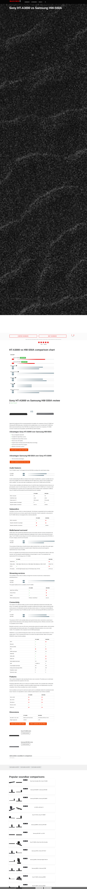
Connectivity (12, 377)
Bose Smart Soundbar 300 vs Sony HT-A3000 (38, 781)
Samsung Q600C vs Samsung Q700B (39, 868)
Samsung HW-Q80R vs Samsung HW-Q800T (38, 798)
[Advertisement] (43, 324)
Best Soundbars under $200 (36, 767)
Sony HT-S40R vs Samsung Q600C (39, 885)
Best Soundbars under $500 (14, 767)
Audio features (13, 365)
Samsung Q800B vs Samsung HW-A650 (38, 824)
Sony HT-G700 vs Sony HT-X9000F (39, 814)
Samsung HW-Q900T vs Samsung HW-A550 (38, 789)
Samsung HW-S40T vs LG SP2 (39, 833)
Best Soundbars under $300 (25, 767)
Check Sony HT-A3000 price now (19, 449)
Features (12, 383)
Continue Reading (25, 733)
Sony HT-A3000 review (26, 730)
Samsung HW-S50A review (27, 742)
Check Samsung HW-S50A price (38, 723)
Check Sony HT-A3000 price (18, 723)
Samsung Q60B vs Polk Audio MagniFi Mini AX (39, 859)
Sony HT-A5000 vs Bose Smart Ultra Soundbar (39, 842)
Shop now (23, 357)
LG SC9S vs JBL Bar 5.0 (38, 807)
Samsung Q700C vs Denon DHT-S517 (39, 850)
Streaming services (14, 371)
